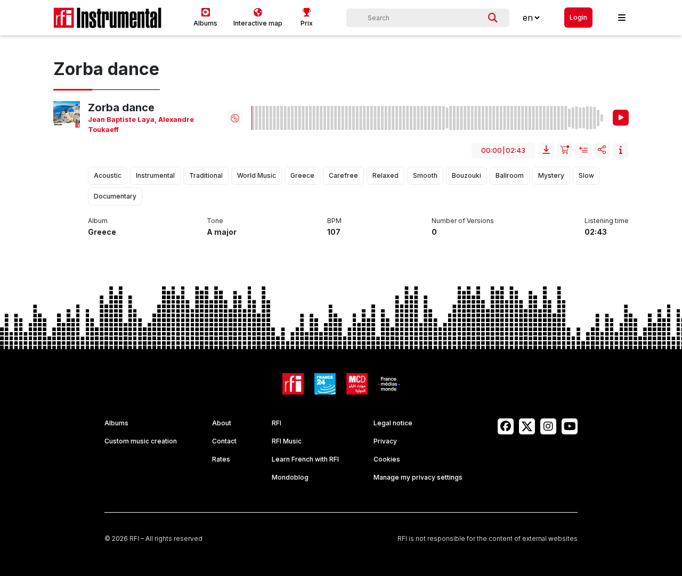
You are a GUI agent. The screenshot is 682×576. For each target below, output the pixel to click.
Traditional (206, 175)
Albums (116, 423)
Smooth (425, 175)
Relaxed (385, 175)
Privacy (385, 441)
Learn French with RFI (305, 459)
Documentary (115, 196)
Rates (221, 459)
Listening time (606, 221)
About (221, 423)
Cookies (387, 459)
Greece (302, 175)
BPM (334, 221)
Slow (586, 175)
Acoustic (107, 175)
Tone (215, 221)
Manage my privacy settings (418, 477)
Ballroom (510, 175)
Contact (224, 441)
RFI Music (287, 441)
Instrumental (155, 175)
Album (98, 221)
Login (578, 17)
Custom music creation (140, 441)
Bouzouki (466, 175)
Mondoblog (290, 477)
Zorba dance (121, 107)
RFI (276, 423)
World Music (256, 175)
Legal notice (393, 423)
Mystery (551, 175)
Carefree (343, 175)
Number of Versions (463, 221)
